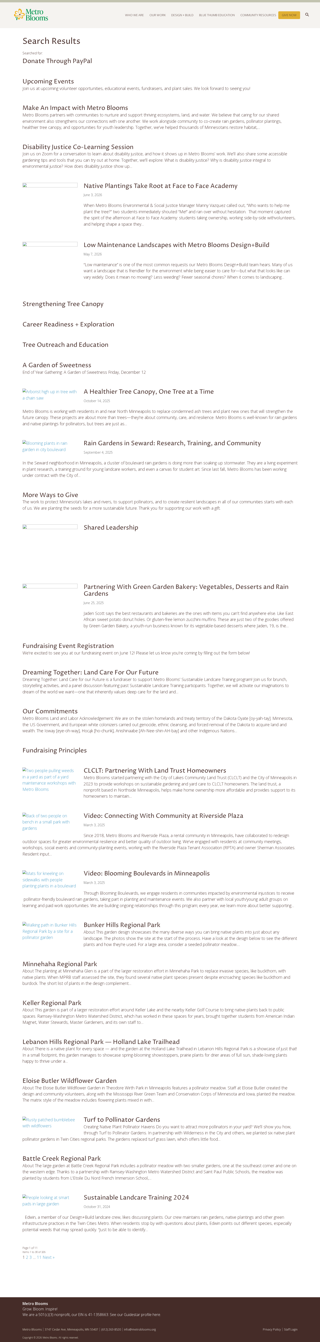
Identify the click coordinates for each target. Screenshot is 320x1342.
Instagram (282, 1304)
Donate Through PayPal (57, 61)
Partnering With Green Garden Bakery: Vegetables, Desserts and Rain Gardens (186, 590)
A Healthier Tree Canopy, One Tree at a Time (149, 392)
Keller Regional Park (52, 1003)
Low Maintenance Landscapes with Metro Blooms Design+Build (176, 245)
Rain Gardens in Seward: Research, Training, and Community (172, 443)
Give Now (289, 15)
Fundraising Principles (54, 750)
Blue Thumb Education (217, 15)
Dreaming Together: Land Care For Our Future (90, 672)
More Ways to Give (50, 495)
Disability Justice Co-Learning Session (78, 147)
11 (39, 1257)
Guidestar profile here (142, 1314)
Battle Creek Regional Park (61, 1159)
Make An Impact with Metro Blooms (75, 108)
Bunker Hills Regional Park (122, 925)
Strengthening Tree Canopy (63, 304)
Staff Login (291, 1329)
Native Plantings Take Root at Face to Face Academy (161, 186)
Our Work (157, 15)
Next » (49, 1257)
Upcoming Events (48, 81)
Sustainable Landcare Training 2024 (136, 1197)
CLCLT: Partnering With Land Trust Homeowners (155, 770)
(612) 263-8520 (111, 1329)
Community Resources (258, 15)
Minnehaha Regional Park (59, 964)
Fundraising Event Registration (68, 646)
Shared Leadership (111, 527)
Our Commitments (50, 711)
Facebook (272, 1304)
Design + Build (182, 15)
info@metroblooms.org (140, 1329)
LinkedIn (292, 1304)
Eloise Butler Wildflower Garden (69, 1081)
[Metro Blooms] (91, 15)
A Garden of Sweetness (56, 365)
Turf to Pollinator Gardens (122, 1120)
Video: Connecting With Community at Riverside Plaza (163, 816)
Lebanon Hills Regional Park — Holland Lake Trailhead (101, 1042)
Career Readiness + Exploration (68, 324)
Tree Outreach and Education (65, 345)
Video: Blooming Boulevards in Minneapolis (147, 873)
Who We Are (134, 15)
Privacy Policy (272, 1329)
